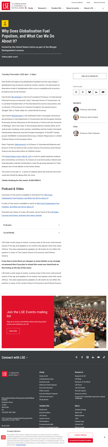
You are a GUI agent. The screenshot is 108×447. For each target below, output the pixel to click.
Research (42, 8)
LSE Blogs (78, 379)
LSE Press (78, 385)
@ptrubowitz (20, 144)
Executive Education (46, 388)
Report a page (79, 427)
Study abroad (43, 399)
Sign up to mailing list (90, 76)
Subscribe (13, 331)
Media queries (79, 415)
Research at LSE (80, 376)
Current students (77, 2)
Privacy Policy (21, 445)
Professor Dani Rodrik (88, 110)
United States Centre (13, 156)
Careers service (44, 418)
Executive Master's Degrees (48, 394)
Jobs (76, 418)
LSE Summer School (46, 396)
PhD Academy (44, 421)
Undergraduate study (46, 379)
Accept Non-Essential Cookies (80, 440)
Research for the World (82, 382)
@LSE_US (26, 156)
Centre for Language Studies (49, 427)
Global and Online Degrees (48, 385)
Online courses (44, 391)
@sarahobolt (17, 116)
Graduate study (44, 382)
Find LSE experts (80, 391)
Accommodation (45, 412)
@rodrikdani (16, 97)
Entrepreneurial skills (46, 424)
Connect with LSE (13, 357)
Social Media (8, 233)
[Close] (104, 437)
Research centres (81, 394)
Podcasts (7, 225)
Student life (56, 8)
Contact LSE (79, 424)
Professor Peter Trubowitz (90, 133)
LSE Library (43, 415)
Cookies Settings (80, 409)
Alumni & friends (99, 2)
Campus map (79, 421)
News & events (72, 8)
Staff (88, 2)
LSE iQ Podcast (80, 388)
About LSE (88, 8)
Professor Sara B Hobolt (89, 117)
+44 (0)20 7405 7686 (9, 412)
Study (30, 8)
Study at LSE (43, 376)
